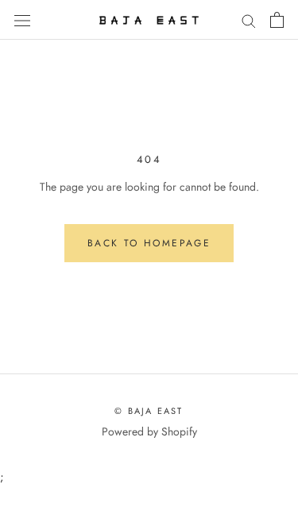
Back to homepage (149, 243)
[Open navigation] (22, 20)
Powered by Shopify (149, 431)
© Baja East (148, 410)
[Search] (249, 19)
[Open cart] (277, 20)
